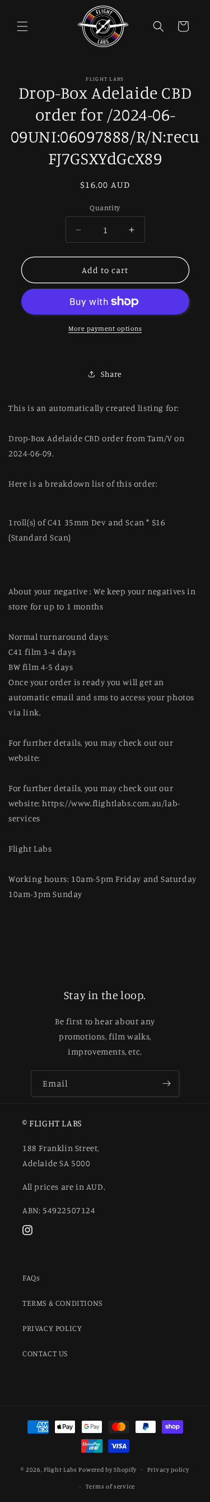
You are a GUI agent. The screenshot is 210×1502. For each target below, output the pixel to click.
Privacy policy (168, 1469)
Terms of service (110, 1486)
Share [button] (111, 373)
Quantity (105, 207)
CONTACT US (45, 1353)
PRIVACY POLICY (52, 1328)
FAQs (31, 1277)
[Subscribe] (166, 1083)
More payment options (105, 328)
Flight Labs (60, 1469)
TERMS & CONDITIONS (62, 1302)
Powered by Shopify (107, 1469)
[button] (22, 26)
